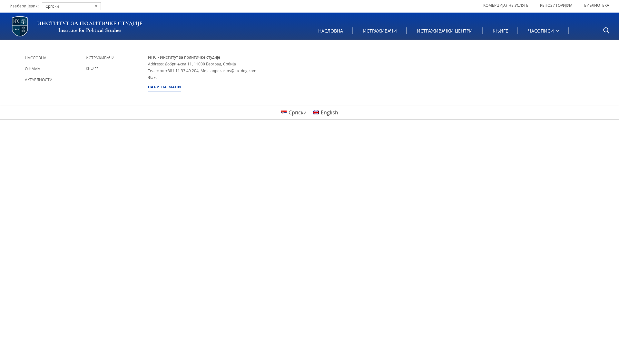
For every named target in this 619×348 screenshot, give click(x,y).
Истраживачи (380, 31)
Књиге (500, 31)
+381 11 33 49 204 (182, 70)
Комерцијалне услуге (505, 5)
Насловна (330, 31)
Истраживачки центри (445, 31)
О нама (32, 68)
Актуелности (39, 79)
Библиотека (596, 5)
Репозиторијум (556, 5)
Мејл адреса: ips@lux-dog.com (228, 70)
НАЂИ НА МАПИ (164, 87)
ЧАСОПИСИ (541, 31)
